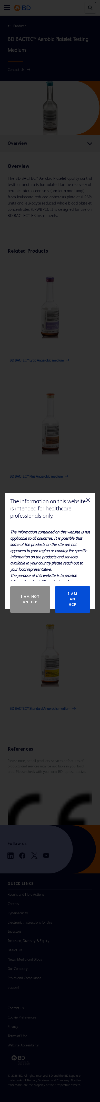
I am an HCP (72, 599)
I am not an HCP (30, 599)
